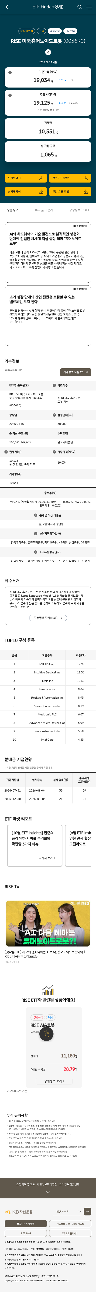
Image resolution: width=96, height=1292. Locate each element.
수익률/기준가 (44, 210)
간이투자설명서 (61, 178)
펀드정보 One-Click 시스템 (70, 1223)
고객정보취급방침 (69, 1184)
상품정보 (12, 210)
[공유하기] (48, 52)
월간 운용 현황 (60, 191)
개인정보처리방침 (47, 1184)
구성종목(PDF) (79, 210)
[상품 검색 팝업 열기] (79, 7)
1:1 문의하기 (72, 1233)
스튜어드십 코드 (25, 1184)
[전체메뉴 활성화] (89, 7)
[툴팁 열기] (10, 72)
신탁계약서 (14, 191)
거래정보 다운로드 (74, 372)
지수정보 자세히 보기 (46, 618)
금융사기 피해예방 (25, 1223)
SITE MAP (26, 1233)
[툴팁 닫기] (54, 385)
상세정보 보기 (53, 1081)
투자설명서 (14, 178)
